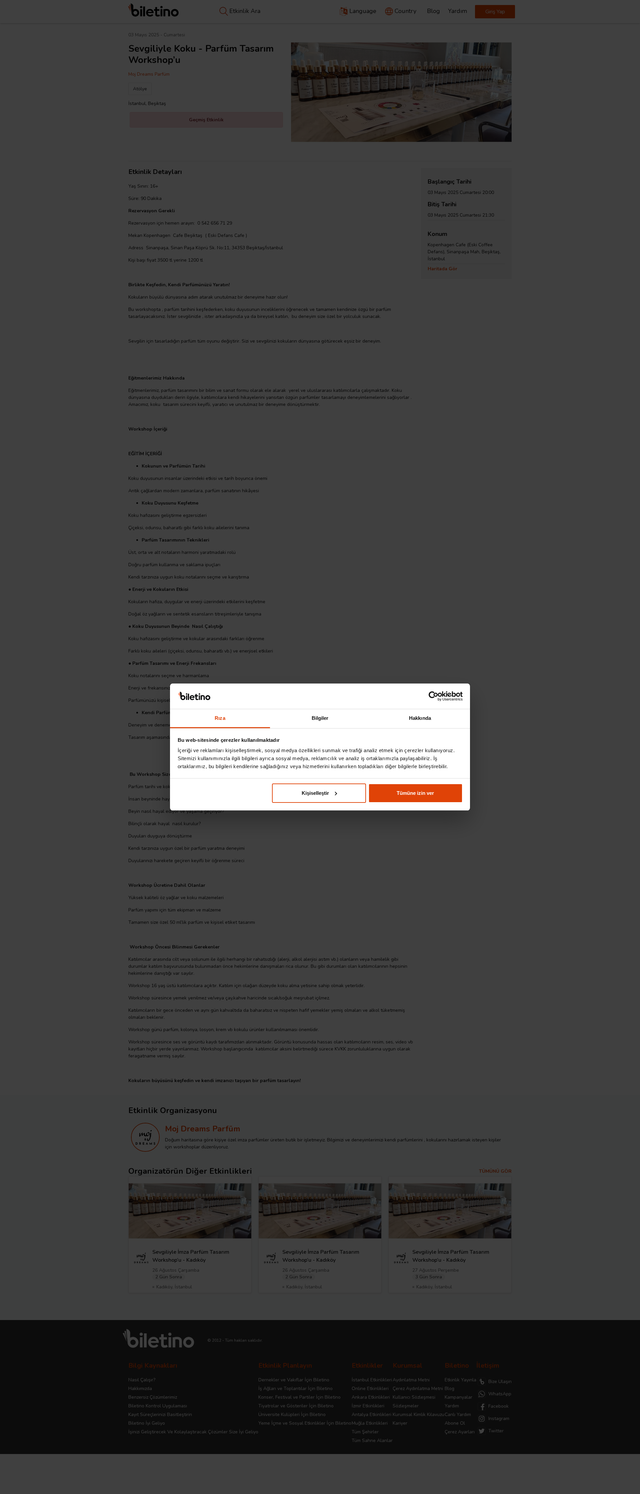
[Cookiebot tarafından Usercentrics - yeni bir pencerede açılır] (433, 696)
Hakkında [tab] (420, 718)
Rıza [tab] (220, 718)
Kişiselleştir (315, 793)
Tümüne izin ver (415, 793)
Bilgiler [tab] (320, 718)
